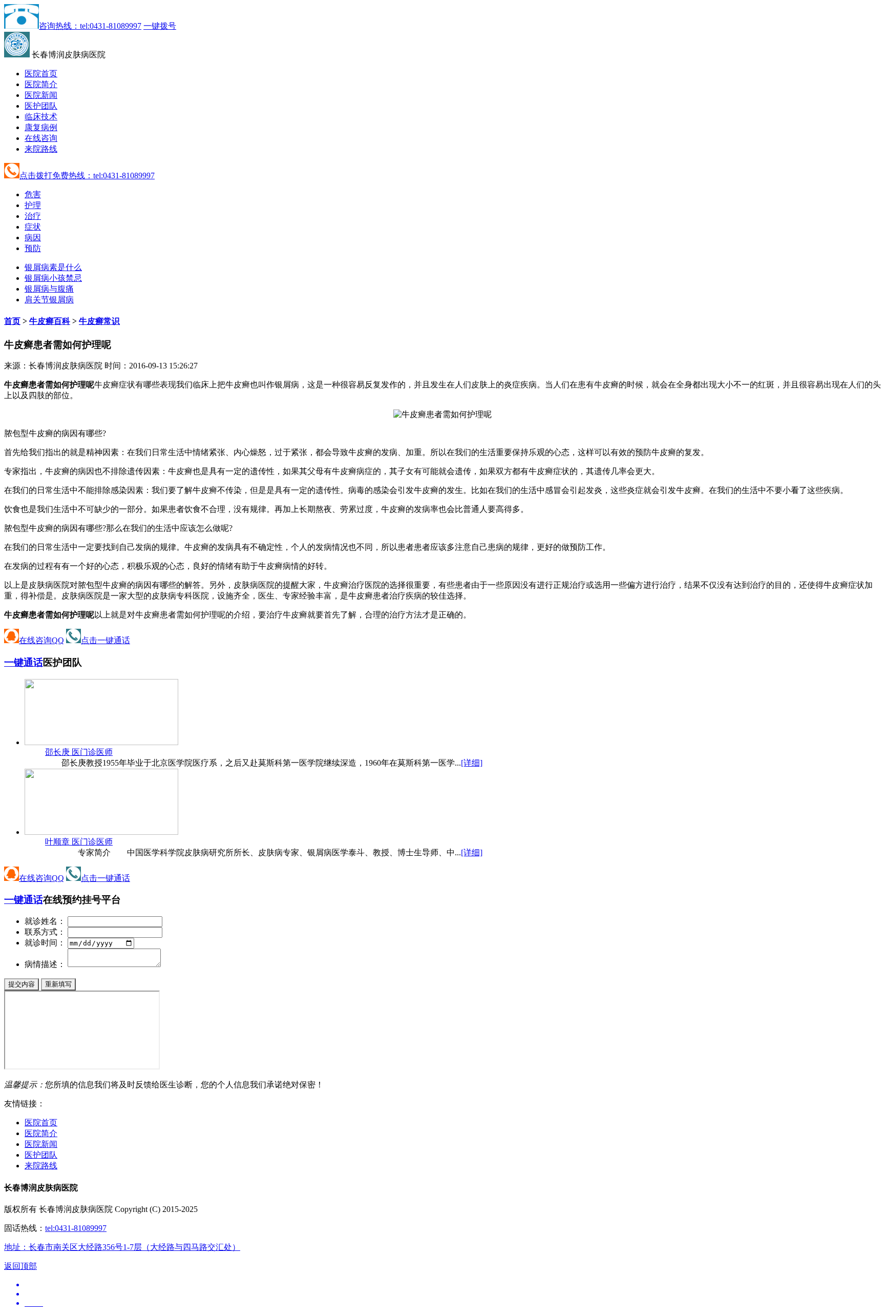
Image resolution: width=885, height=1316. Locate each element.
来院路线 (41, 149)
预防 (33, 248)
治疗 (33, 216)
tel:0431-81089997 (76, 1228)
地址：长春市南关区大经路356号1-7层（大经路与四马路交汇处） (122, 1247)
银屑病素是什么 (53, 267)
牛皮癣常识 (99, 321)
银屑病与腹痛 (49, 288)
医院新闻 (41, 95)
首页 (12, 321)
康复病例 (41, 127)
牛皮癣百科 (49, 321)
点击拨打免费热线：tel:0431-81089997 (87, 175)
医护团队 (41, 105)
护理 (33, 205)
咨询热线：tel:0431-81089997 (90, 26)
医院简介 (41, 84)
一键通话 (23, 662)
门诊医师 (79, 752)
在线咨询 (41, 138)
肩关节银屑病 (49, 299)
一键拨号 (159, 26)
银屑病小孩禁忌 (53, 278)
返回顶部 (20, 1266)
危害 (33, 194)
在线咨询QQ (41, 640)
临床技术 (41, 116)
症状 (33, 226)
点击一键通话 (105, 640)
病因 (33, 237)
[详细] (471, 762)
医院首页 (41, 73)
